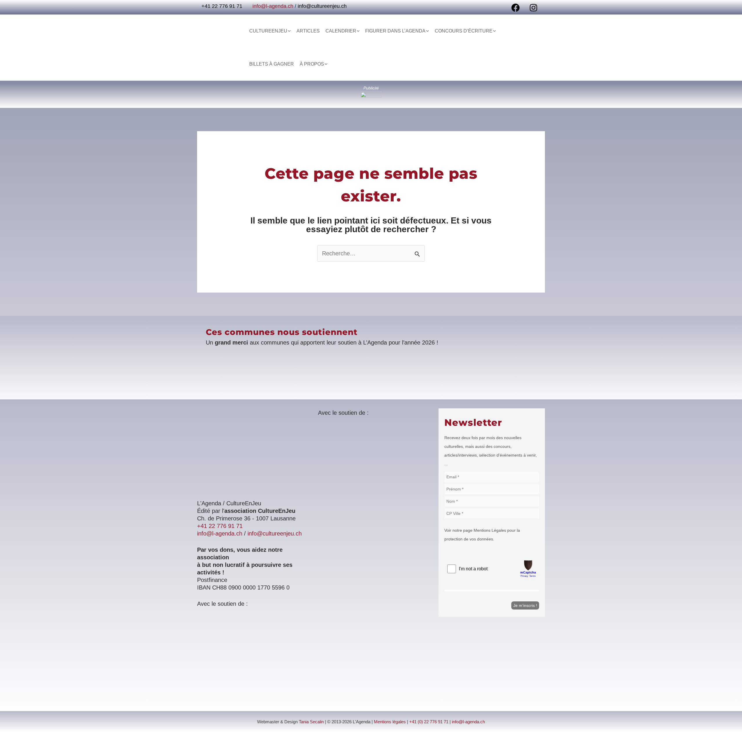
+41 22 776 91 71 (220, 526)
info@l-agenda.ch (272, 6)
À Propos (312, 64)
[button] (289, 31)
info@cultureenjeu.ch (322, 6)
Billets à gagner (271, 64)
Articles (308, 30)
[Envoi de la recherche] (417, 254)
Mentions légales (390, 722)
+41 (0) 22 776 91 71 (428, 722)
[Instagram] (533, 7)
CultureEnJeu (268, 30)
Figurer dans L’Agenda (395, 30)
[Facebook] (515, 7)
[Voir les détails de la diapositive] (371, 95)
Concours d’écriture (463, 30)
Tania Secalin (311, 722)
